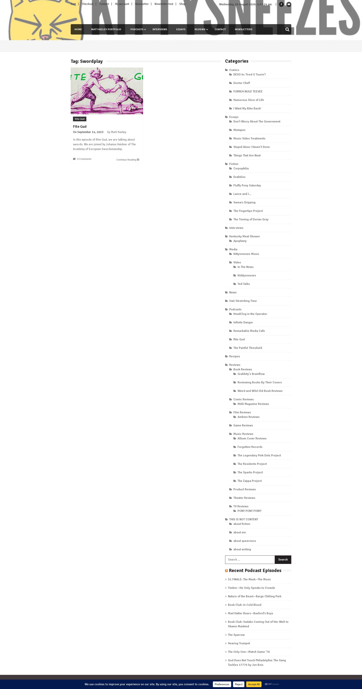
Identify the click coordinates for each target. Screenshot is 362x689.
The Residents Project (252, 464)
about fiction (241, 524)
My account (122, 4)
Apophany (240, 241)
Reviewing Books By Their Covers (260, 382)
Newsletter (142, 4)
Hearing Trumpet (239, 643)
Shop (182, 4)
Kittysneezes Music (246, 254)
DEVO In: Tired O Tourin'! (249, 74)
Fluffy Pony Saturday (247, 185)
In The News (246, 267)
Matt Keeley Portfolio (106, 29)
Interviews (160, 29)
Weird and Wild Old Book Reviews (260, 391)
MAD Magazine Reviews (253, 404)
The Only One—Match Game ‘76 (249, 652)
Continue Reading (127, 159)
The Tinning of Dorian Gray (250, 219)
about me (239, 532)
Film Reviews (242, 412)
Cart (73, 4)
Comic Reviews (243, 399)
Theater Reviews (244, 498)
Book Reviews (242, 369)
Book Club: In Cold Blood (244, 605)
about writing (242, 549)
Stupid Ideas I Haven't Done (251, 147)
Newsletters (243, 29)
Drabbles (239, 177)
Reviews (200, 29)
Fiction (233, 164)
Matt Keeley (118, 132)
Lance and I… (242, 194)
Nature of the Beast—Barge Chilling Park (254, 596)
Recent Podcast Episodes (255, 570)
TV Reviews (240, 506)
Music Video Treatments (249, 138)
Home (78, 29)
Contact (104, 4)
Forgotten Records (250, 447)
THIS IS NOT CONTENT (243, 519)
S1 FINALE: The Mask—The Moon (249, 579)
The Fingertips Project (248, 211)
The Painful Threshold (247, 348)
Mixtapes (239, 130)
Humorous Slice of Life (248, 100)
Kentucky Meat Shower (244, 236)
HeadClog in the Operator (250, 314)
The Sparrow (236, 635)
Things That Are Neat (247, 155)
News (233, 292)
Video (237, 262)
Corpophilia (241, 168)
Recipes (234, 356)
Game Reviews (243, 425)
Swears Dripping (244, 202)
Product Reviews (244, 489)
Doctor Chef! (241, 83)
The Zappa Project (250, 481)
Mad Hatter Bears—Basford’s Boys (250, 613)
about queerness (244, 541)
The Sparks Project (250, 472)
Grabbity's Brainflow (251, 374)
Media (233, 249)
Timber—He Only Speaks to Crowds (251, 588)
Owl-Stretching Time (243, 301)
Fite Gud (80, 126)
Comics (234, 70)
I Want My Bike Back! (247, 108)
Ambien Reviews (249, 417)
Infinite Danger (243, 322)
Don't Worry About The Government (256, 121)
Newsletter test (164, 4)
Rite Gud (79, 119)
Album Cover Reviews (252, 438)
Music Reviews (243, 434)
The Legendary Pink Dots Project (259, 455)
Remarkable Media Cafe (249, 331)
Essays (180, 29)
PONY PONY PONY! (249, 511)
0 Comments (84, 159)
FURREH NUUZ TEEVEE (248, 91)
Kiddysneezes (247, 275)
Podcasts (136, 29)
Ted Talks (244, 284)
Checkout (87, 4)
